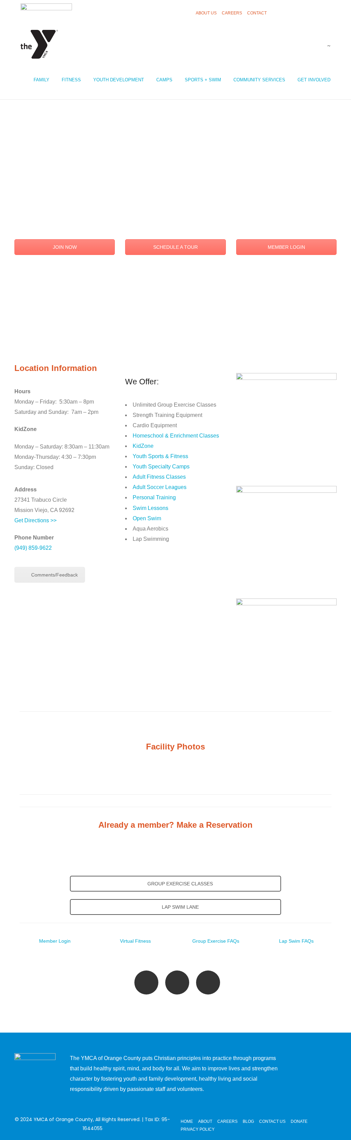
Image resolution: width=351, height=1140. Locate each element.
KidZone (143, 446)
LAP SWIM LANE (179, 907)
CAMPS (164, 79)
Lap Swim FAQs (296, 941)
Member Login (55, 941)
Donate (299, 1121)
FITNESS (71, 79)
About (205, 1121)
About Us (206, 13)
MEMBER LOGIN (286, 247)
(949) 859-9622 (33, 548)
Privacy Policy (198, 1129)
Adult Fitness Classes (159, 477)
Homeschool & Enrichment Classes (176, 436)
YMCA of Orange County (63, 1119)
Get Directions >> (35, 520)
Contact (257, 13)
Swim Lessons (150, 508)
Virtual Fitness (135, 941)
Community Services (259, 79)
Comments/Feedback (54, 575)
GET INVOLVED (314, 79)
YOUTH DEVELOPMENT (118, 79)
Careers (232, 13)
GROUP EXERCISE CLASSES (179, 883)
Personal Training (154, 497)
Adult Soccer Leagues (159, 487)
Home (187, 1121)
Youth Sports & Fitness (160, 456)
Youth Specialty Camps (161, 466)
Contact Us (272, 1121)
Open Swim (147, 518)
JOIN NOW (65, 247)
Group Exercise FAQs (215, 941)
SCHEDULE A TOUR (175, 247)
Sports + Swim (203, 79)
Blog (248, 1121)
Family (41, 79)
